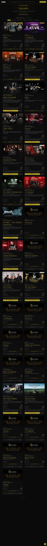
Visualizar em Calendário (24, 14)
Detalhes (20, 79)
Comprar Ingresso (33, 79)
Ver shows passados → (23, 497)
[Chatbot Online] (45, 544)
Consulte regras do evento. (36, 77)
